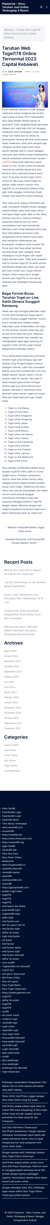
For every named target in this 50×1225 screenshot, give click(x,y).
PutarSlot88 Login (11, 812)
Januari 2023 (11, 702)
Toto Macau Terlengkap (14, 823)
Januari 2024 (11, 656)
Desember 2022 (12, 707)
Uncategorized (12, 770)
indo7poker (8, 943)
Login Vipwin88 (10, 1049)
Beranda (9, 29)
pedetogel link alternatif (14, 1067)
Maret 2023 (10, 692)
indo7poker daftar (11, 947)
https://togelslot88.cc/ (14, 864)
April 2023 (9, 687)
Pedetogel (7, 1082)
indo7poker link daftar (13, 906)
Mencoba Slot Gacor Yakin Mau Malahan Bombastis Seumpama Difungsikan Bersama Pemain (20, 630)
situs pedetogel (10, 1060)
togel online (8, 1026)
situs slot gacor (10, 981)
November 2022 (12, 712)
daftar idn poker (10, 932)
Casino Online (11, 745)
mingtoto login (10, 1018)
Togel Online (9, 74)
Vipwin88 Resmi (10, 819)
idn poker (7, 940)
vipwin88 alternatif (12, 868)
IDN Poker (18, 1127)
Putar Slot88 (8, 808)
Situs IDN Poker (10, 1166)
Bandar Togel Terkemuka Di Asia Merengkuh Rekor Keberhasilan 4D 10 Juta (23, 598)
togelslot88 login (11, 913)
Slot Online (10, 760)
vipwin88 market (11, 872)
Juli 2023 (9, 681)
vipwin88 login (10, 1022)
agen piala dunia (10, 1052)
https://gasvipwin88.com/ (15, 887)
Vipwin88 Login (10, 1030)
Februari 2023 (11, 697)
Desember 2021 (12, 728)
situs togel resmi (10, 1034)
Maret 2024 (10, 651)
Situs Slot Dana (10, 853)
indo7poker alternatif (13, 955)
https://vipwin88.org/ (13, 842)
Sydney (33, 1220)
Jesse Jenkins (15, 72)
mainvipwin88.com (12, 879)
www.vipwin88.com (12, 827)
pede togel (7, 917)
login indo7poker (11, 936)
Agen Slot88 (8, 846)
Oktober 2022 (11, 718)
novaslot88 (8, 831)
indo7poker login (11, 928)
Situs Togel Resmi (11, 985)
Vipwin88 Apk (9, 849)
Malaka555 (8, 861)
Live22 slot (8, 970)
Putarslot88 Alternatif (13, 1037)
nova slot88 (8, 962)
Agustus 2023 (11, 676)
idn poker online (10, 1015)
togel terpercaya (11, 1071)
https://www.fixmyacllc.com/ (17, 838)
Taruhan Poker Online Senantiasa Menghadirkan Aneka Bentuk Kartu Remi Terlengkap (22, 614)
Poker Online (11, 755)
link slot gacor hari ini (13, 925)
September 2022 (13, 723)
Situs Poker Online (11, 857)
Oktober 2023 (11, 666)
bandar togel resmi (12, 891)
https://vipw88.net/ (12, 834)
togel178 (6, 162)
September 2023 (13, 671)
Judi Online (10, 750)
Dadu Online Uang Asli (19, 1099)
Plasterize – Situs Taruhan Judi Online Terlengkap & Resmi (15, 7)
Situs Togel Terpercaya (14, 988)
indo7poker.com (10, 921)
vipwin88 (7, 876)
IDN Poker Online (11, 977)
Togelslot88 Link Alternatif (16, 966)
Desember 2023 (12, 661)
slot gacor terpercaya (13, 973)
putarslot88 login (11, 910)
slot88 (5, 1011)
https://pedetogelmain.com (16, 992)
